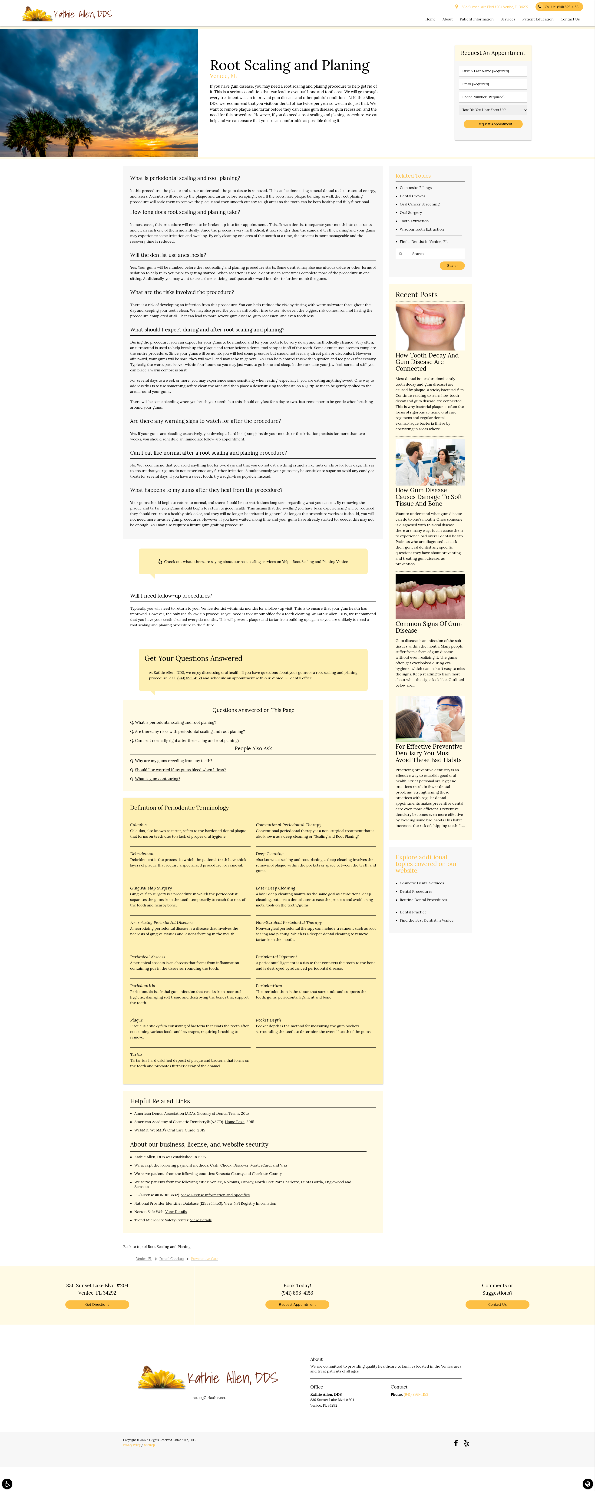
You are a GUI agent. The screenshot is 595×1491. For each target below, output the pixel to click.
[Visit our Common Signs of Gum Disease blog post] (430, 617)
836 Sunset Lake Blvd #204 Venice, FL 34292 (494, 7)
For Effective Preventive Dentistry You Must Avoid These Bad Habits (429, 753)
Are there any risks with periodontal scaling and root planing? (190, 731)
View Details (176, 1211)
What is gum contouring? (157, 778)
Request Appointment (297, 1304)
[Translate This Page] (588, 1484)
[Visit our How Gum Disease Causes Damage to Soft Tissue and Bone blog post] (430, 484)
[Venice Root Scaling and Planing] (99, 155)
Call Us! (561, 7)
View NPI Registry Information (250, 1203)
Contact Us (570, 19)
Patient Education (538, 19)
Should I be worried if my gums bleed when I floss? (180, 769)
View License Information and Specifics (215, 1195)
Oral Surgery (411, 212)
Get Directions (97, 1304)
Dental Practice (413, 912)
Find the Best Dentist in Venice (427, 920)
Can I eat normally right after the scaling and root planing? (187, 740)
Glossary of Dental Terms (218, 1113)
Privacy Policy (131, 1445)
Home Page (235, 1121)
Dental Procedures (416, 891)
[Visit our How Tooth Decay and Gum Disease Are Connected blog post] (430, 349)
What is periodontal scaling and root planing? (175, 722)
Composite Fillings (416, 187)
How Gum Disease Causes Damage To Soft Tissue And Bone (429, 496)
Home (430, 19)
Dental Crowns (412, 196)
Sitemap (149, 1445)
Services (508, 19)
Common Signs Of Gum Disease (429, 627)
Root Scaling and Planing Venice (320, 561)
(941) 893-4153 (189, 678)
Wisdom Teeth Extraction (422, 229)
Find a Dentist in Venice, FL (423, 241)
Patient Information (477, 19)
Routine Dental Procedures (423, 899)
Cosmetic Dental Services (422, 883)
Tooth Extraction (414, 220)
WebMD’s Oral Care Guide (172, 1130)
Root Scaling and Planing (169, 1246)
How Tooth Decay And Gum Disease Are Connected (427, 362)
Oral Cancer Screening (420, 204)
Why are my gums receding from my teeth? (173, 760)
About (448, 19)
